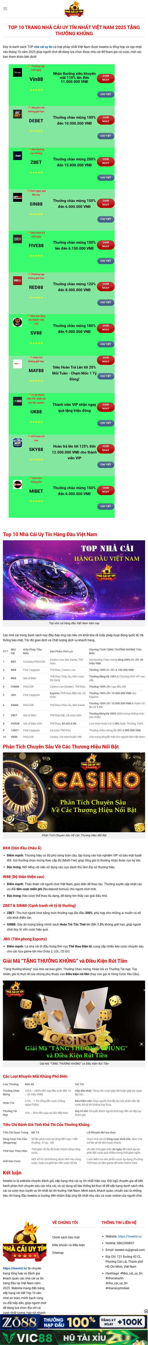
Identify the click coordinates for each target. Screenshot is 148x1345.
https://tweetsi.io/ (15, 1268)
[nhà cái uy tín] (74, 8)
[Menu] (5, 8)
